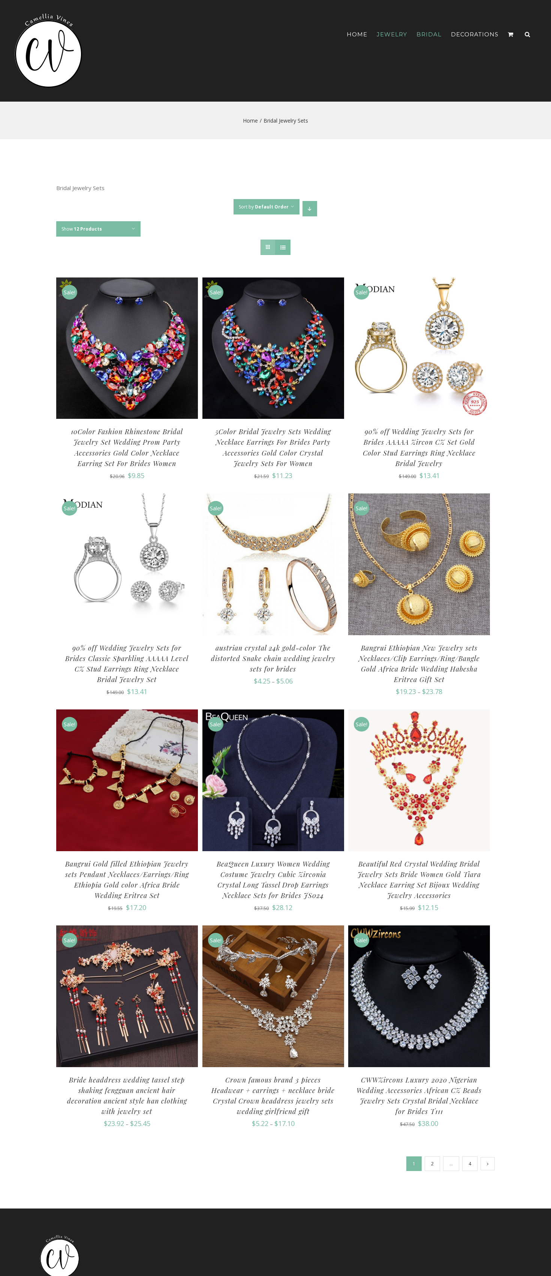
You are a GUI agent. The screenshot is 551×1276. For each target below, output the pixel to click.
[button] (527, 34)
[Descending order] (309, 208)
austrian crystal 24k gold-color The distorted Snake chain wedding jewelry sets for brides (273, 658)
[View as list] (283, 247)
